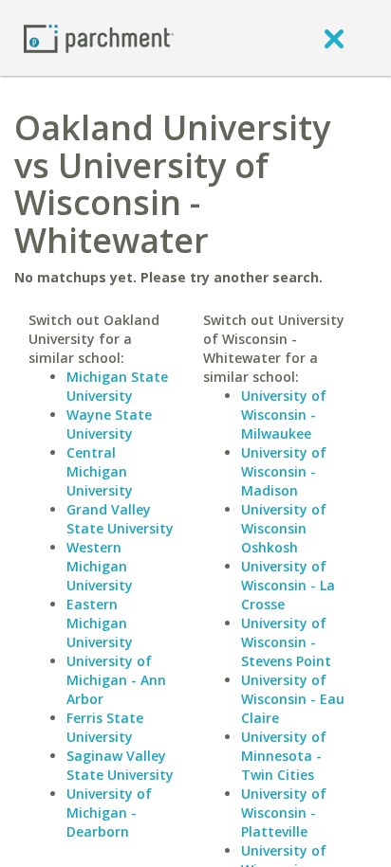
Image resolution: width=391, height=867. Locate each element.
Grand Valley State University (120, 518)
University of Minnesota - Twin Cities (283, 756)
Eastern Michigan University (99, 623)
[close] (334, 38)
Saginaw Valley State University (120, 765)
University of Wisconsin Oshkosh (283, 528)
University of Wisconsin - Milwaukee (283, 415)
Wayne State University (109, 424)
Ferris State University (104, 727)
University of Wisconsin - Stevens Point (286, 642)
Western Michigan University (99, 566)
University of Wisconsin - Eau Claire (292, 699)
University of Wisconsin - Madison (283, 471)
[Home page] (99, 37)
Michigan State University (117, 386)
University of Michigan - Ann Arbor (116, 680)
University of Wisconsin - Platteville (283, 812)
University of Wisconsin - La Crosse (288, 585)
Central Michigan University (99, 471)
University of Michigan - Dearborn (109, 812)
